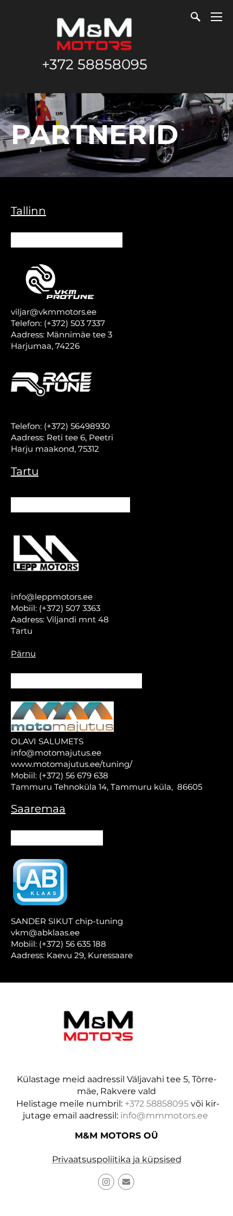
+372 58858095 (94, 64)
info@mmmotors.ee (164, 1115)
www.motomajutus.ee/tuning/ (71, 764)
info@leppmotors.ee (52, 596)
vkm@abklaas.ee (45, 932)
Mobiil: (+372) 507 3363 (55, 608)
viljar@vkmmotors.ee (53, 312)
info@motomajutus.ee (56, 752)
